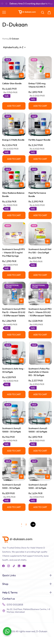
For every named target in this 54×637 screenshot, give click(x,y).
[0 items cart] (49, 12)
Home (5, 38)
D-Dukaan (14, 38)
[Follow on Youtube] (24, 565)
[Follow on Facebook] (3, 565)
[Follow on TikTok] (13, 565)
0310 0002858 (15, 604)
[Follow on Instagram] (8, 565)
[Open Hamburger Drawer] (4, 12)
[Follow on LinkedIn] (19, 565)
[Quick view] (21, 75)
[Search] (42, 12)
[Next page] (33, 524)
